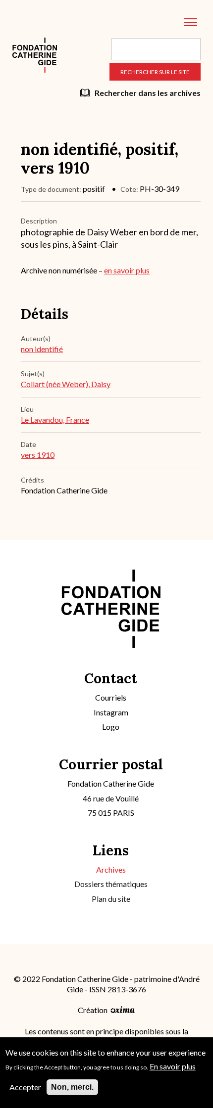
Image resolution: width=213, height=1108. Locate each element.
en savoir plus (127, 270)
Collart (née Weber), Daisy (65, 384)
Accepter (25, 1087)
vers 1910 (37, 454)
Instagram (111, 712)
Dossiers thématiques (111, 883)
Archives (111, 869)
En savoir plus (173, 1066)
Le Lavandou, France (55, 419)
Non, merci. (72, 1087)
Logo (110, 726)
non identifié (42, 349)
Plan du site (111, 898)
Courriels (110, 697)
